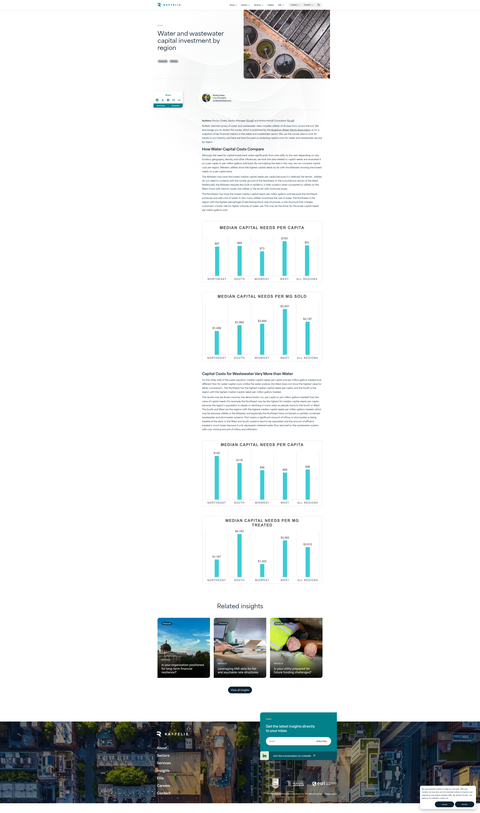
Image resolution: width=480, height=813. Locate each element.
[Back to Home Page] (172, 734)
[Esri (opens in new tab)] (324, 783)
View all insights (240, 690)
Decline (465, 804)
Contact (163, 793)
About (162, 747)
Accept (444, 804)
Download (161, 105)
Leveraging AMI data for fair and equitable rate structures (238, 670)
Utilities (173, 61)
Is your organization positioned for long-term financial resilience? (183, 668)
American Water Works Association (290, 130)
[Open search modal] (318, 5)
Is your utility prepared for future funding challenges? (292, 670)
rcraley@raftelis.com (222, 100)
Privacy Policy (330, 793)
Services (164, 762)
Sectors (163, 755)
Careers (163, 785)
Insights (271, 5)
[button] (233, 5)
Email (250, 120)
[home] (169, 5)
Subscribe (175, 105)
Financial (163, 61)
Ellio (160, 778)
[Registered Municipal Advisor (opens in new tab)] (295, 783)
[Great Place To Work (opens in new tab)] (275, 783)
